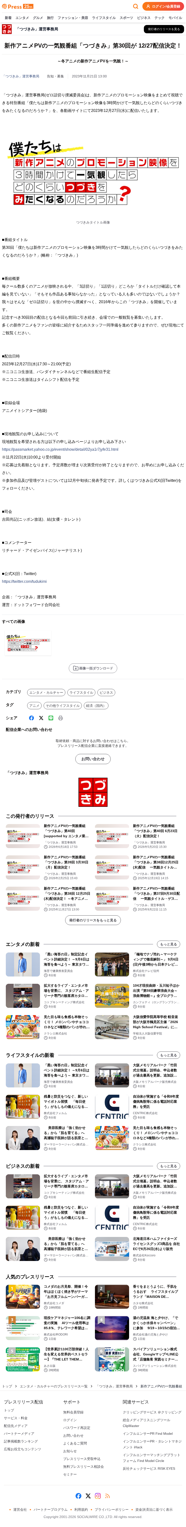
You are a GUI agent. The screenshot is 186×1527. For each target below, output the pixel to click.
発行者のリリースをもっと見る (93, 920)
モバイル (175, 18)
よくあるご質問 (75, 1443)
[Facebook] (31, 718)
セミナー (70, 1474)
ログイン (70, 1420)
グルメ (38, 18)
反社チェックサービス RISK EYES (149, 1468)
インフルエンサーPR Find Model (148, 1433)
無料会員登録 (73, 1412)
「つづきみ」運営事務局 (20, 76)
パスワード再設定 (76, 1428)
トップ (7, 1386)
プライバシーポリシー (112, 1509)
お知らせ (70, 1451)
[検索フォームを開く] (136, 6)
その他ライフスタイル (63, 706)
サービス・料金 (16, 1418)
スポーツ (126, 18)
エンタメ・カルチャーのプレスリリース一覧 (54, 1386)
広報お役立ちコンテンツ (22, 1449)
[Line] (50, 718)
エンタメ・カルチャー (46, 692)
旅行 (50, 18)
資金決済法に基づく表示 (154, 1509)
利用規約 (81, 1509)
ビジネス (144, 18)
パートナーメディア (19, 1433)
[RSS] (107, 1496)
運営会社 (20, 1509)
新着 (8, 18)
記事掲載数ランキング (21, 1441)
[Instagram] (98, 1496)
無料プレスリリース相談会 (83, 1467)
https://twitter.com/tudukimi (24, 581)
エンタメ (22, 18)
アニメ (34, 706)
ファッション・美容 (73, 18)
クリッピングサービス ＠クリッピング (152, 1412)
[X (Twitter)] (41, 718)
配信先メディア (16, 1426)
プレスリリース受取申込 (82, 1459)
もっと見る (168, 944)
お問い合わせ (93, 759)
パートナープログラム (51, 1509)
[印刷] (60, 718)
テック (160, 18)
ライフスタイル (104, 18)
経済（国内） (96, 706)
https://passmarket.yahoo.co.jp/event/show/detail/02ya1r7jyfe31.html (60, 449)
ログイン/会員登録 (166, 6)
